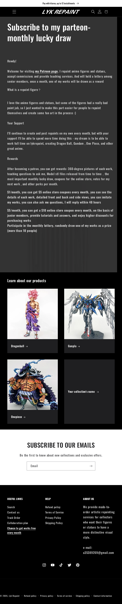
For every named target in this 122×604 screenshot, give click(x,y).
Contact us (13, 512)
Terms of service (64, 595)
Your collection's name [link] (81, 391)
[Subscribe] (91, 466)
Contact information (103, 595)
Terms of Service (54, 512)
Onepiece (16, 417)
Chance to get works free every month (21, 530)
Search (11, 507)
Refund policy (53, 507)
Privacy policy (46, 595)
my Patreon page (46, 71)
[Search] (93, 12)
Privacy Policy (53, 518)
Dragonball (17, 346)
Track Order (13, 518)
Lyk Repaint (14, 595)
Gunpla (72, 346)
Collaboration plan (17, 523)
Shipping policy (83, 595)
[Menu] (14, 12)
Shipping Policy (54, 523)
